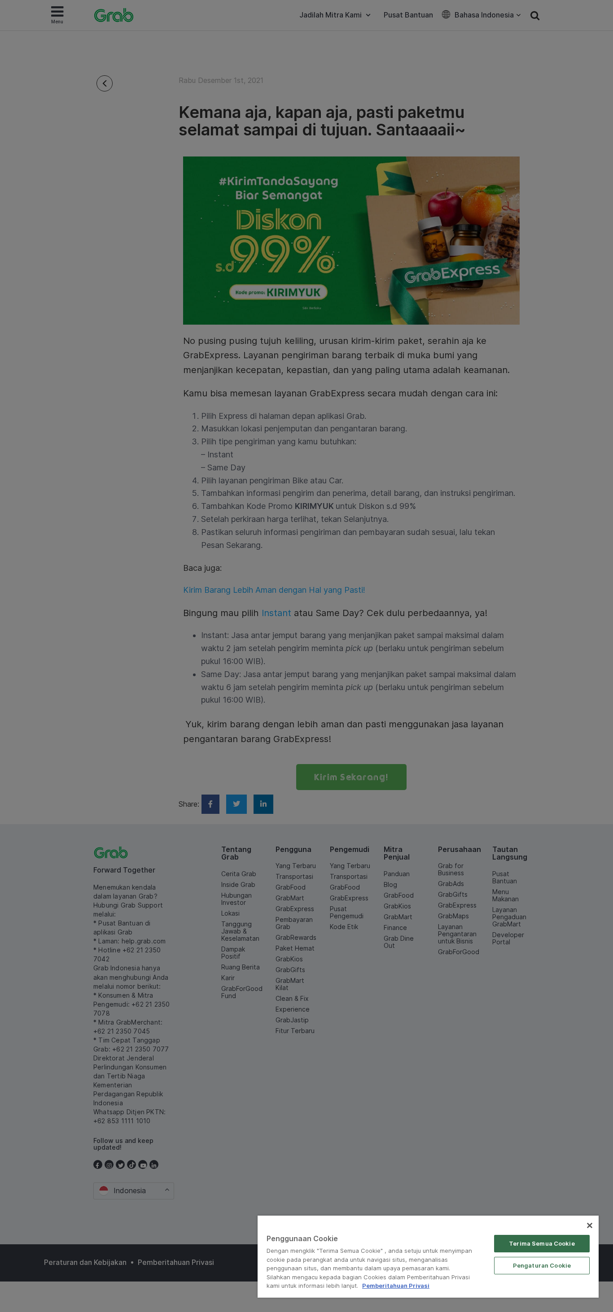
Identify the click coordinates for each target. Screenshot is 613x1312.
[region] (428, 1257)
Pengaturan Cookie (542, 1265)
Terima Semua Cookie (541, 1243)
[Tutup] (589, 1225)
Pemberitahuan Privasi (395, 1285)
